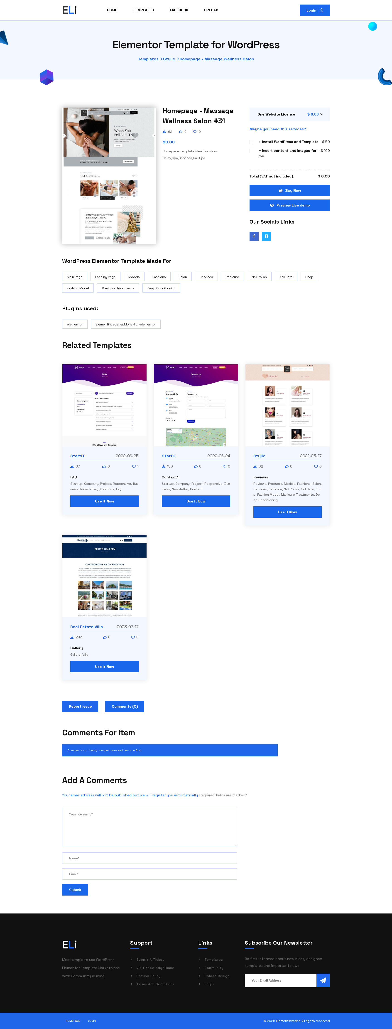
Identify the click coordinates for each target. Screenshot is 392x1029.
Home (112, 10)
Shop (309, 277)
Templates (143, 10)
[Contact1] (196, 405)
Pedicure (232, 277)
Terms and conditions (156, 984)
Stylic (169, 59)
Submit (75, 890)
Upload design (217, 976)
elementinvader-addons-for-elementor (126, 324)
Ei (69, 944)
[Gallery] (104, 576)
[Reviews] (287, 405)
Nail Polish (259, 277)
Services (206, 277)
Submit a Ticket (150, 960)
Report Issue (80, 706)
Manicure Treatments (118, 288)
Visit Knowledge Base (155, 968)
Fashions (159, 277)
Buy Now (293, 190)
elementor (75, 324)
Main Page (75, 277)
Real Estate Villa (86, 626)
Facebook (179, 10)
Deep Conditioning (161, 288)
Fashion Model (78, 288)
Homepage (73, 1021)
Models (134, 277)
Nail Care (286, 277)
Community (214, 968)
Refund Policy (149, 976)
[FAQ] (104, 405)
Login (311, 10)
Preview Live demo (293, 205)
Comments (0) (125, 706)
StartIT (77, 455)
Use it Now (104, 501)
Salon (183, 277)
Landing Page (105, 277)
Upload (211, 10)
